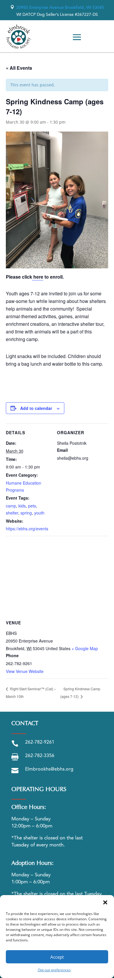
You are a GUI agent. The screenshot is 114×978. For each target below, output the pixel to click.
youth (39, 513)
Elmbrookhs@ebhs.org (49, 769)
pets (32, 506)
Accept (57, 957)
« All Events (19, 67)
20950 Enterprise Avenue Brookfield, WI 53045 (57, 8)
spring (26, 513)
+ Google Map (85, 648)
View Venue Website (25, 671)
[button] (105, 902)
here (37, 276)
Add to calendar (36, 408)
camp (11, 506)
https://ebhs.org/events (27, 528)
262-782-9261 (39, 742)
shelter (12, 513)
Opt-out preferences (54, 969)
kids (22, 506)
